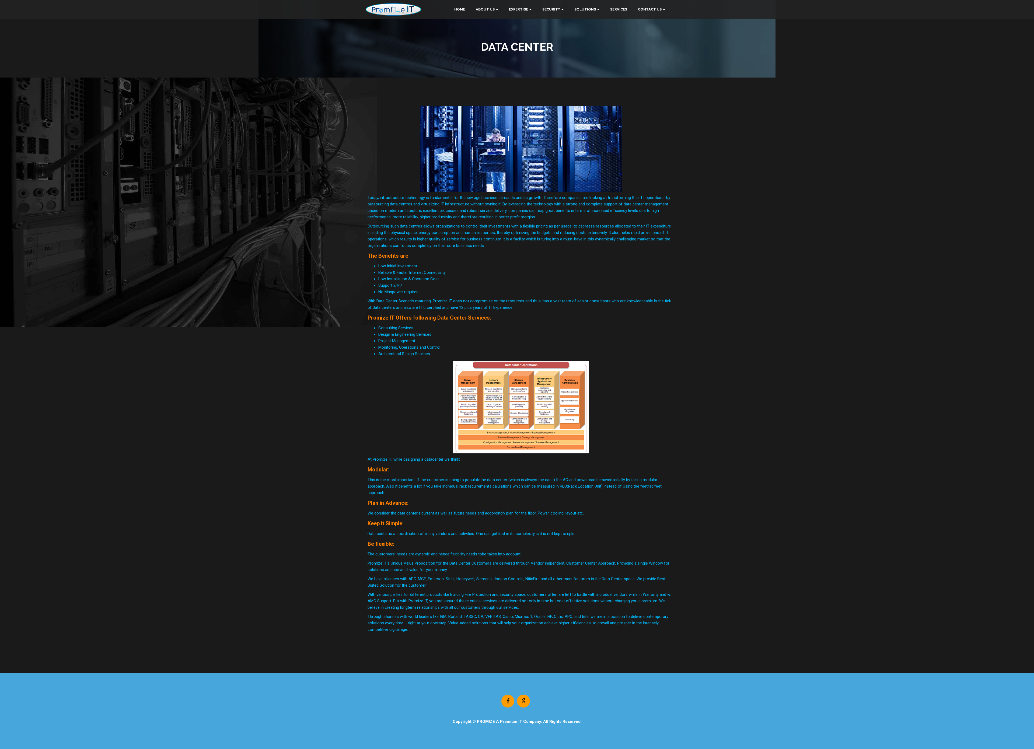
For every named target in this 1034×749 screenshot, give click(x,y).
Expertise (518, 9)
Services (618, 9)
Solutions (585, 9)
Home (459, 9)
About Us (485, 9)
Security (551, 9)
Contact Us (650, 9)
